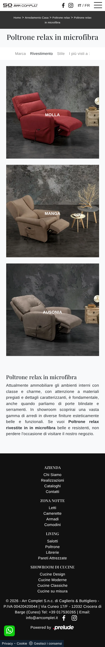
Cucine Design (52, 574)
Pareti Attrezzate (52, 558)
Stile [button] (61, 53)
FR (87, 5)
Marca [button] (20, 53)
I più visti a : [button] (79, 53)
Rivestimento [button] (41, 53)
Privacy (7, 643)
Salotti (52, 541)
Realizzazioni (52, 480)
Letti (52, 508)
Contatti (52, 491)
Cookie (22, 643)
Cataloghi (52, 486)
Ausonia (52, 312)
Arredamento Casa (36, 17)
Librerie (52, 552)
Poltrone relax (61, 17)
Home (17, 17)
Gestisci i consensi (48, 643)
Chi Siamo (53, 474)
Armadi (52, 519)
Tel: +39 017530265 (59, 612)
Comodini (52, 524)
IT (79, 5)
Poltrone (52, 547)
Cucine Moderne (52, 580)
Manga (52, 213)
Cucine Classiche (52, 585)
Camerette (52, 513)
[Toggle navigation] (98, 5)
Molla (52, 115)
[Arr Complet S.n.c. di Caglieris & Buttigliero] (20, 5)
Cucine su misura (52, 591)
